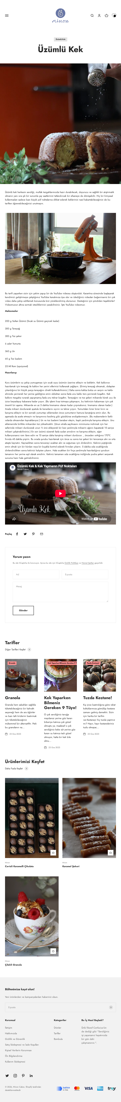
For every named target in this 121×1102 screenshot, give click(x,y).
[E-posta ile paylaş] (41, 534)
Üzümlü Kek (60, 39)
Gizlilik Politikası (71, 562)
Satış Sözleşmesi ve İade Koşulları (22, 1044)
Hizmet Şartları (88, 562)
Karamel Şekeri (70, 866)
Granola (12, 698)
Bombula (58, 1039)
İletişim (8, 1027)
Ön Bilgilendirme (13, 1056)
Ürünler (57, 1027)
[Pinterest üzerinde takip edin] (23, 1076)
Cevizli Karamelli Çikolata (19, 866)
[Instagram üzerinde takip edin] (15, 1076)
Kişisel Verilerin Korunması (18, 1050)
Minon (7, 862)
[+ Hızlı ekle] (53, 853)
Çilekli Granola (13, 965)
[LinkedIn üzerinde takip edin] (31, 1076)
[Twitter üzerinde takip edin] (7, 1076)
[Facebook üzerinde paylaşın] (17, 534)
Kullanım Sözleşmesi (15, 1061)
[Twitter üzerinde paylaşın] (25, 534)
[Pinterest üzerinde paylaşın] (33, 534)
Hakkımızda (11, 1033)
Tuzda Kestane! (97, 698)
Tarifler (57, 1033)
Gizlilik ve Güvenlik (15, 1039)
